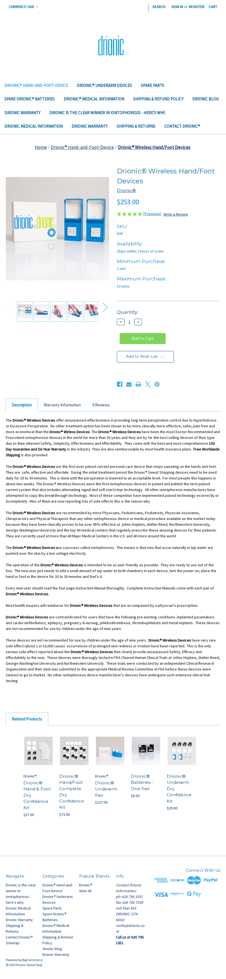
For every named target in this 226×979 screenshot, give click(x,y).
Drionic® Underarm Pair (106, 789)
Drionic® (85, 885)
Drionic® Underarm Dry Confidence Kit (179, 789)
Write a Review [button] (175, 214)
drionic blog (205, 98)
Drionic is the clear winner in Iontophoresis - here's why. (107, 112)
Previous (9, 307)
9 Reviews (101, 404)
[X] (147, 384)
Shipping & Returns (136, 126)
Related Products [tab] (27, 718)
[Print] (138, 384)
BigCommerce (32, 960)
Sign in (177, 6)
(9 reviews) (152, 213)
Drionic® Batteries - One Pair (142, 782)
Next (105, 307)
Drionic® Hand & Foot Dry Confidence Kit (37, 795)
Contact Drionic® (182, 126)
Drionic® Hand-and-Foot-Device (36, 85)
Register (197, 6)
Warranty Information (62, 404)
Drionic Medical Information (33, 126)
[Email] (129, 384)
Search (158, 6)
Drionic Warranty (22, 112)
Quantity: (127, 312)
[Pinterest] (157, 384)
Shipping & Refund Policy (158, 98)
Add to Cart (39, 757)
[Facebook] (119, 384)
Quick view (38, 744)
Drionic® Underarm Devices (104, 85)
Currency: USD (22, 6)
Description (22, 404)
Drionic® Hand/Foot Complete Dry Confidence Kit (71, 792)
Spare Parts (152, 85)
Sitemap (13, 942)
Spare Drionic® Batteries (29, 98)
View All (85, 890)
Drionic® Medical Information (94, 98)
